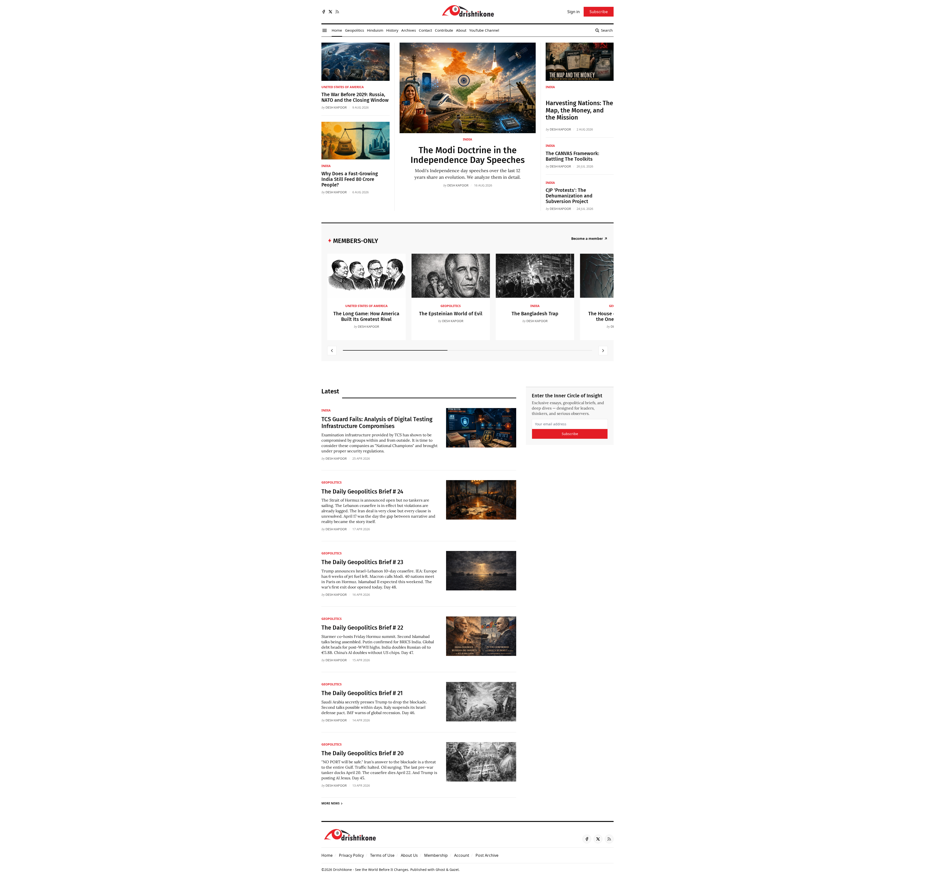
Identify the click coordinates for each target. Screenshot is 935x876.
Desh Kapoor (457, 185)
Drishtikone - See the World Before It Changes (370, 869)
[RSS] (337, 11)
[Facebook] (323, 11)
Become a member (587, 239)
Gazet (454, 869)
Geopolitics (450, 306)
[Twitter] (330, 11)
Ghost (440, 869)
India (467, 139)
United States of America (342, 87)
